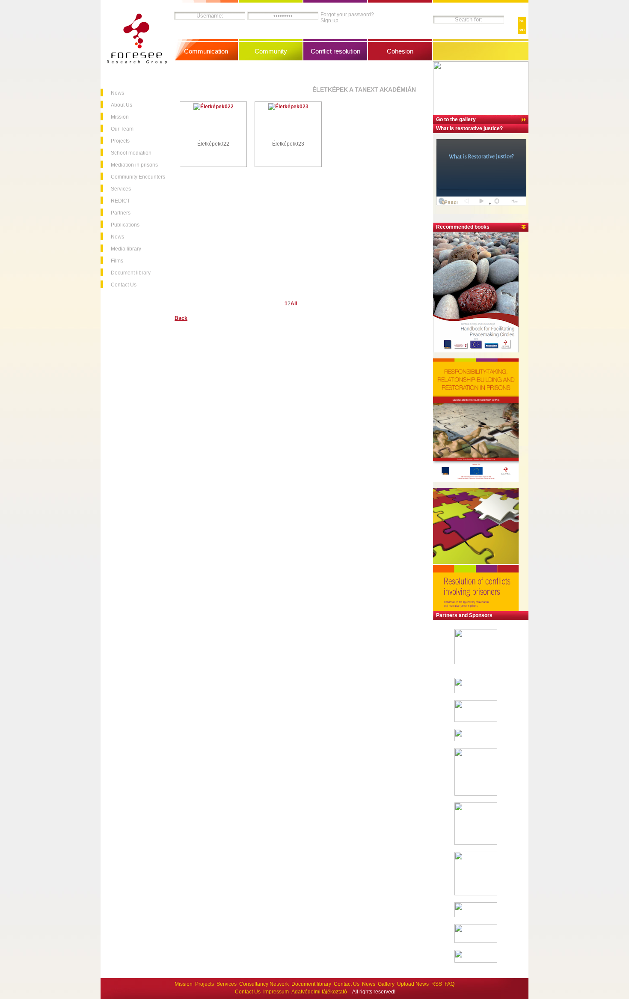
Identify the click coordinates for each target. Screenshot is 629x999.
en (522, 29)
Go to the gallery (456, 119)
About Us (121, 105)
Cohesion (400, 51)
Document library (131, 273)
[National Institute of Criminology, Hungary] (475, 794)
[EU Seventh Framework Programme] (475, 662)
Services (121, 189)
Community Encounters (138, 177)
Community (271, 51)
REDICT (120, 201)
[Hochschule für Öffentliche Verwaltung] (475, 720)
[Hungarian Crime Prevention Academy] (475, 843)
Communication (206, 51)
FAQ (449, 984)
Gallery (386, 984)
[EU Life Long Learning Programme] (475, 941)
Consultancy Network (264, 984)
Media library (126, 249)
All (294, 304)
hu (522, 20)
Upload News (413, 984)
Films (117, 261)
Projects (120, 141)
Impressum (276, 992)
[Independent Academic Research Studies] (475, 740)
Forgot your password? (347, 15)
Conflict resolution (335, 51)
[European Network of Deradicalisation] (475, 961)
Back (181, 318)
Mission (120, 117)
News (117, 93)
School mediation (131, 153)
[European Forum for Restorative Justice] (475, 692)
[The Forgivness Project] (475, 915)
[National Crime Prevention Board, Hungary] (475, 894)
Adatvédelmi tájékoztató (319, 992)
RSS (436, 984)
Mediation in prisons (134, 165)
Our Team (122, 129)
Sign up (329, 21)
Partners (121, 213)
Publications (125, 225)
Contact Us (123, 285)
